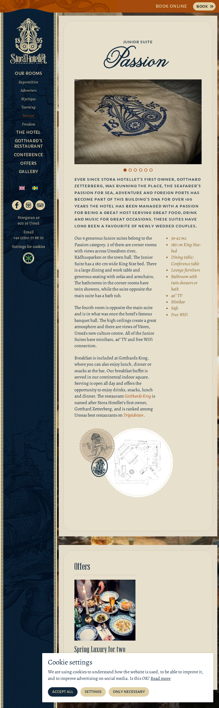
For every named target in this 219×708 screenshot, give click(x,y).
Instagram (28, 205)
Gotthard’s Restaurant (28, 143)
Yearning (28, 107)
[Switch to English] (22, 188)
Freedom (28, 124)
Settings (93, 692)
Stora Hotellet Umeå (28, 41)
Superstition (28, 82)
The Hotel (28, 132)
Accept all (62, 692)
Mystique (28, 99)
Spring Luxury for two (99, 649)
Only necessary (129, 692)
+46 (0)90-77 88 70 (28, 237)
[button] (125, 170)
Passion (29, 115)
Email (28, 232)
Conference (28, 154)
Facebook (17, 205)
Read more (161, 678)
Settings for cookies (28, 246)
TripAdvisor (40, 205)
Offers (28, 163)
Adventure (29, 90)
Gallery (28, 171)
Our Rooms (28, 73)
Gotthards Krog (138, 396)
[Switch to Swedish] (35, 188)
